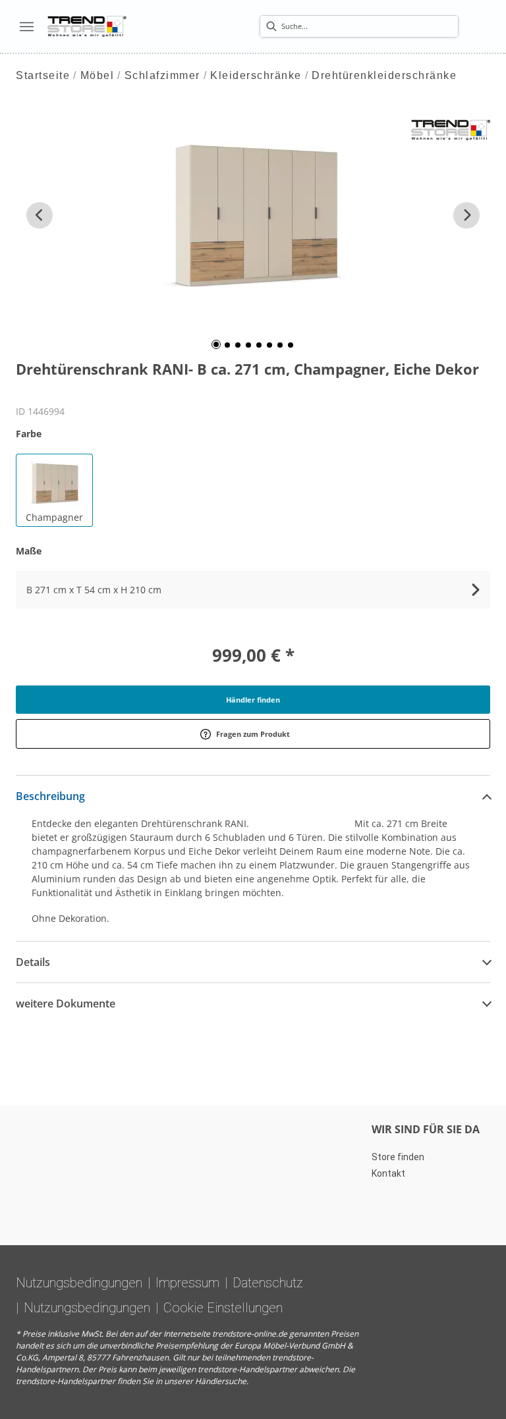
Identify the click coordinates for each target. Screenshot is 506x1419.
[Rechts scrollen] (466, 215)
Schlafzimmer (162, 75)
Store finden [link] (398, 1157)
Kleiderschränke (256, 75)
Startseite (43, 75)
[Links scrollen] (39, 215)
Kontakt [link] (388, 1173)
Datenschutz (268, 1283)
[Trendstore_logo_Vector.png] (86, 26)
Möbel (97, 75)
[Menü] (26, 26)
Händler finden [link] (253, 700)
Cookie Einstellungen (223, 1308)
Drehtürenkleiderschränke (384, 75)
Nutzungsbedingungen (79, 1283)
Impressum (187, 1283)
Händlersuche (220, 1381)
